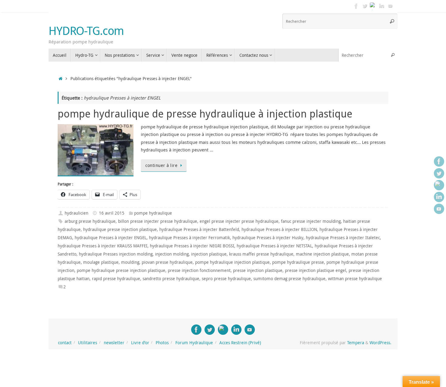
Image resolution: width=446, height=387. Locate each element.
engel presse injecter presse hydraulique (239, 221)
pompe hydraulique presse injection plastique (121, 270)
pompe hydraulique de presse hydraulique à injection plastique (205, 114)
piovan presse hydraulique (167, 262)
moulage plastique (101, 262)
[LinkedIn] (381, 6)
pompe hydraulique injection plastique (232, 262)
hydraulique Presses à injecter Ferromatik (189, 237)
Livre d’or (140, 342)
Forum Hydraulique (194, 342)
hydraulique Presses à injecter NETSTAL (274, 246)
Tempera (355, 342)
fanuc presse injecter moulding (311, 221)
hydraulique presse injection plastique (120, 229)
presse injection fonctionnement (199, 270)
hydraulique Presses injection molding (116, 254)
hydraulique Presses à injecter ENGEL (111, 237)
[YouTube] (390, 6)
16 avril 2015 (111, 213)
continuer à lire (161, 165)
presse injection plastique (257, 270)
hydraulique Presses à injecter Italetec (343, 237)
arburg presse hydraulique (90, 221)
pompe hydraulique (153, 213)
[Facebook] (356, 6)
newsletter (114, 342)
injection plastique (209, 254)
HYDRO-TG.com (86, 30)
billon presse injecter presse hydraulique (157, 221)
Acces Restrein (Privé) (240, 342)
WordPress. (380, 342)
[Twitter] (364, 6)
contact (65, 342)
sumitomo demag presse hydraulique (289, 278)
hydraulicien (76, 213)
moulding (130, 262)
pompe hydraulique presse (298, 262)
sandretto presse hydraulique (171, 278)
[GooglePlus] (373, 6)
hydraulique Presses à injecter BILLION (279, 229)
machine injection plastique (322, 254)
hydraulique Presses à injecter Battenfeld (199, 229)
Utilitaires (87, 342)
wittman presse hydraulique (355, 278)
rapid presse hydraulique (116, 278)
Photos (162, 342)
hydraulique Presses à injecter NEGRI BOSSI (192, 246)
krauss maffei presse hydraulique (261, 254)
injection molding (172, 254)
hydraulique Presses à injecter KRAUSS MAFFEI (102, 246)
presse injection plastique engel (315, 270)
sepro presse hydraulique (226, 278)
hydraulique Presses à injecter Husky (267, 237)
